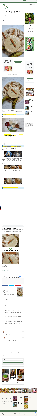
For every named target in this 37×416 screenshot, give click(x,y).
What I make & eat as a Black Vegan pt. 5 (12, 378)
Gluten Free (31, 124)
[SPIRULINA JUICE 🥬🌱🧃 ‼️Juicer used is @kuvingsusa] (32, 89)
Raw (30, 125)
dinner (26, 124)
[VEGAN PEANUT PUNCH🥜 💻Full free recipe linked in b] (29, 91)
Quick (28, 125)
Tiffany (14, 12)
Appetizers (27, 123)
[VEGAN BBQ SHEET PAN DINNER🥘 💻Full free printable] (29, 89)
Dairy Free (32, 123)
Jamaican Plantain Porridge (7, 287)
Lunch (26, 125)
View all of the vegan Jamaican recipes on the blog (9, 114)
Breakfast (29, 123)
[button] (8, 68)
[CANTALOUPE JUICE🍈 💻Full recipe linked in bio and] (32, 94)
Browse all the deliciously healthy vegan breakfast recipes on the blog (12, 146)
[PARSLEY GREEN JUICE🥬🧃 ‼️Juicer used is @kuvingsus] (32, 91)
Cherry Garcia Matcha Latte (5, 381)
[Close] (36, 0)
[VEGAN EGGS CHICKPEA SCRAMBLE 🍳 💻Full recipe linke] (27, 91)
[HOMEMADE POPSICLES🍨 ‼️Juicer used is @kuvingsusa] (29, 94)
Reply (22, 331)
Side (26, 126)
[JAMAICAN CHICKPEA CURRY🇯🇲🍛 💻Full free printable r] (27, 89)
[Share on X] (0, 208)
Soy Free (28, 126)
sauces (32, 125)
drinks (28, 124)
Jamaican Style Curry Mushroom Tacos (19, 382)
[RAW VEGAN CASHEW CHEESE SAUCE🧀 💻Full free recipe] (27, 94)
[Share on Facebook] (0, 206)
